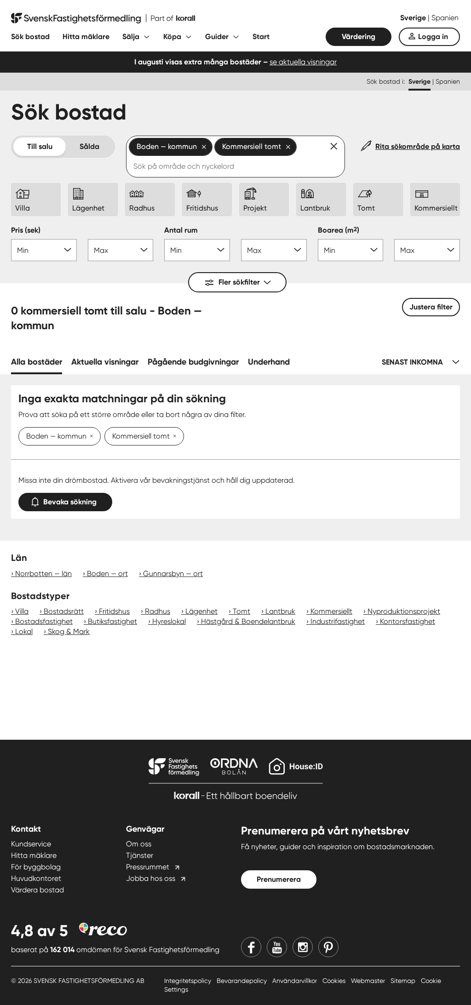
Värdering (358, 36)
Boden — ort (107, 573)
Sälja (130, 36)
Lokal (24, 631)
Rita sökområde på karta (417, 146)
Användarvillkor (295, 980)
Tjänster (139, 855)
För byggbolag (36, 866)
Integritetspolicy (188, 980)
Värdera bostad (37, 889)
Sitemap (404, 980)
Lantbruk (280, 611)
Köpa (172, 36)
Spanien (445, 17)
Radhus (157, 611)
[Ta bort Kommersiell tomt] (173, 436)
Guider (217, 36)
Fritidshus (114, 611)
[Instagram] (303, 947)
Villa (22, 611)
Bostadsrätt (64, 611)
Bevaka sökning (70, 501)
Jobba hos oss (150, 878)
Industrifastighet (337, 621)
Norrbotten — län (43, 573)
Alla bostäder (36, 362)
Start (261, 36)
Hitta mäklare (86, 36)
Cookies (334, 980)
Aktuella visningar (104, 362)
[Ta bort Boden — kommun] (89, 436)
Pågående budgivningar (193, 362)
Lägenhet (201, 611)
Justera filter (431, 307)
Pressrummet (147, 866)
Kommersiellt (331, 611)
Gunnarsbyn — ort (173, 573)
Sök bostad (30, 36)
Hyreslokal (169, 621)
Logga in (433, 36)
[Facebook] (251, 947)
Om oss (138, 843)
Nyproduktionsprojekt (404, 611)
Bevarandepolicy (243, 980)
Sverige (414, 17)
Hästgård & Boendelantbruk (248, 621)
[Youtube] (277, 947)
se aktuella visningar (303, 61)
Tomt (241, 611)
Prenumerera (279, 879)
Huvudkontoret (36, 878)
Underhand (269, 362)
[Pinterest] (328, 947)
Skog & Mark (69, 631)
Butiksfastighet (112, 621)
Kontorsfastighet (407, 621)
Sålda (89, 146)
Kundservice (31, 843)
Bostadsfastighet (44, 621)
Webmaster (369, 980)
